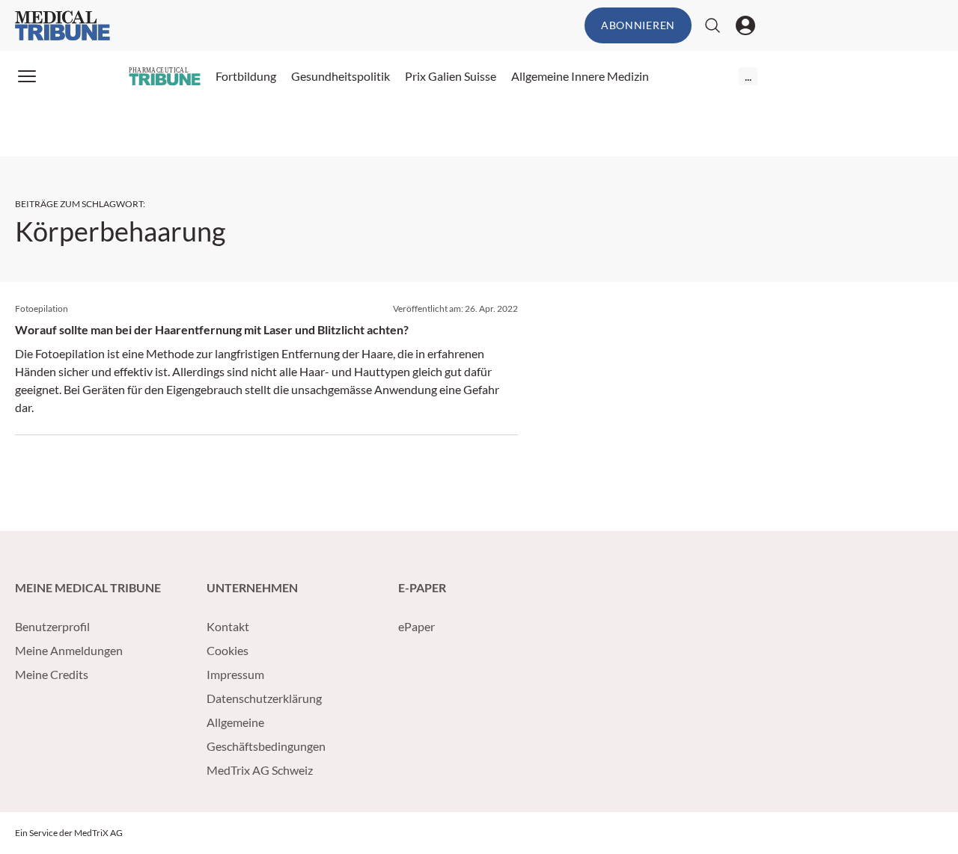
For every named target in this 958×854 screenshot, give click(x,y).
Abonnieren (638, 25)
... (748, 76)
